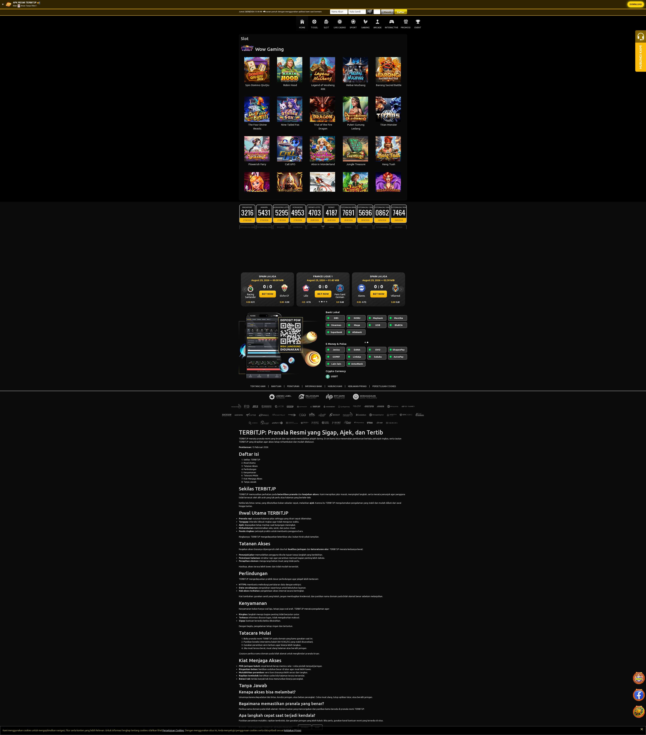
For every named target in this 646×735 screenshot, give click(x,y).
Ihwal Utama (250, 465)
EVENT (418, 27)
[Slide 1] (319, 301)
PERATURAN (293, 389)
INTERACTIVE (391, 27)
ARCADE (377, 27)
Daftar (400, 12)
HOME (302, 27)
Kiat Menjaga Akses (253, 481)
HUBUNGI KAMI (335, 389)
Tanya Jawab (250, 484)
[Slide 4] (326, 301)
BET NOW (267, 294)
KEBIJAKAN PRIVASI (357, 389)
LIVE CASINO (340, 27)
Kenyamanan (250, 475)
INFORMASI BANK (313, 389)
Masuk (387, 12)
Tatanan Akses (251, 468)
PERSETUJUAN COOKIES (384, 389)
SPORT (353, 27)
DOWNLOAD (636, 4)
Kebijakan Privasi (292, 730)
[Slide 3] (324, 301)
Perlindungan (250, 472)
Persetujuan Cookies (173, 730)
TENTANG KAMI (257, 389)
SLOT (326, 27)
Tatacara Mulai (251, 478)
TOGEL (314, 27)
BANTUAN (276, 389)
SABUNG (365, 27)
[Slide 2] (321, 301)
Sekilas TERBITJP (252, 462)
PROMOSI (405, 27)
